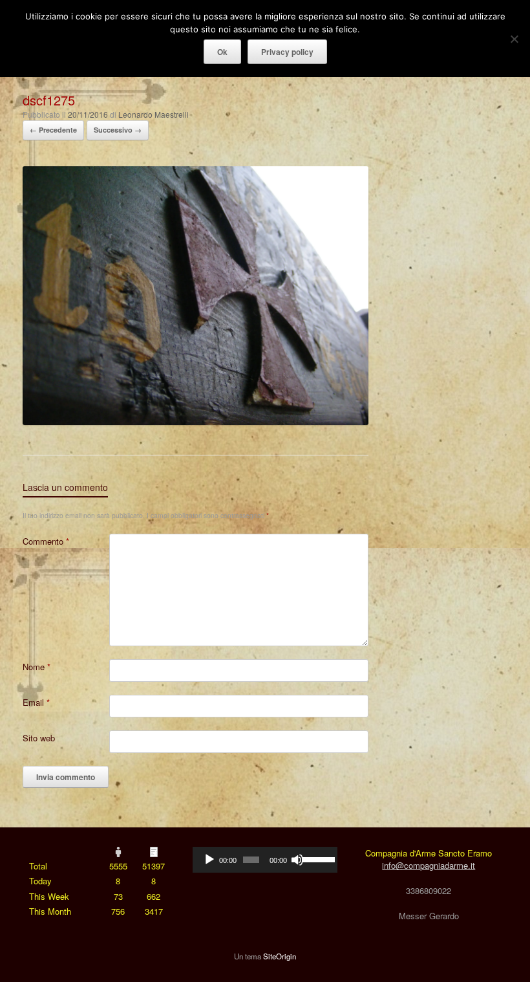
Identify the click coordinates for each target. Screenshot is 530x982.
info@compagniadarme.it (428, 865)
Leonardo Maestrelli (153, 114)
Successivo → (118, 130)
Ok (222, 52)
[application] (265, 860)
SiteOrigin (279, 956)
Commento (46, 541)
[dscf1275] (195, 421)
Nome (36, 666)
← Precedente (53, 130)
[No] (513, 38)
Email (36, 702)
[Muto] (297, 859)
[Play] (209, 859)
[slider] (316, 858)
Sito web (39, 738)
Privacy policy (287, 52)
